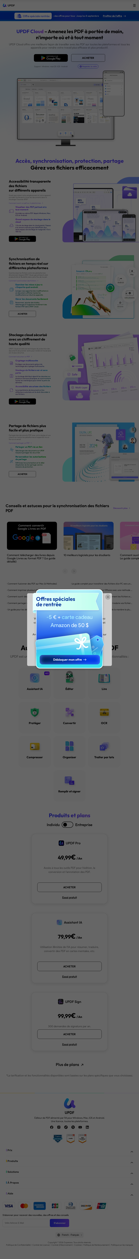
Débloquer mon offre (67, 660)
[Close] (69, 674)
